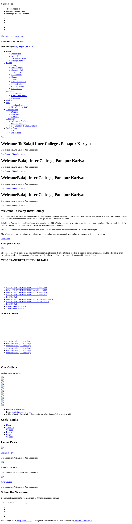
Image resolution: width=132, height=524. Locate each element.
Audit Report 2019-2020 (16, 305)
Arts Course (6, 482)
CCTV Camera (17, 86)
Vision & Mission (18, 58)
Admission (10, 119)
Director (14, 112)
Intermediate (16, 93)
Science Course (7, 453)
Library (14, 65)
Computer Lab (17, 70)
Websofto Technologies (82, 521)
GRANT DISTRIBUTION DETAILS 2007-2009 (26, 288)
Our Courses (6, 154)
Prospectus (15, 98)
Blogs (8, 434)
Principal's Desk (17, 61)
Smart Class (16, 72)
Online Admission (18, 123)
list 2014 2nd (11, 295)
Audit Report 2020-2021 (16, 307)
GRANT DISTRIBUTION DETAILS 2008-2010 (26, 291)
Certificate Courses (19, 95)
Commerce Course (9, 467)
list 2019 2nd (11, 302)
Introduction (16, 54)
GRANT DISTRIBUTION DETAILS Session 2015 (27, 300)
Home (8, 51)
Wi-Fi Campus (17, 68)
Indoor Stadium (17, 84)
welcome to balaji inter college (18, 339)
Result (13, 130)
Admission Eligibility (20, 121)
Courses (9, 430)
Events (9, 432)
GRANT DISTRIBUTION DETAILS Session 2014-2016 (30, 298)
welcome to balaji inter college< (19, 346)
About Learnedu (18, 154)
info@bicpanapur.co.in (15, 11)
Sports (13, 79)
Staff (8, 102)
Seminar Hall (16, 89)
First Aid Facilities (18, 82)
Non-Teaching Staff (19, 107)
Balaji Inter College (24, 521)
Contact (4, 137)
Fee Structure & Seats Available (24, 126)
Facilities (9, 63)
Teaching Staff (17, 105)
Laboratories (16, 75)
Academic (10, 91)
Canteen (14, 77)
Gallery (9, 100)
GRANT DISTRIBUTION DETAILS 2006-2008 (26, 286)
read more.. (93, 255)
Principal (15, 116)
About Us (15, 56)
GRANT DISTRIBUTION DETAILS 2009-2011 (26, 293)
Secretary (15, 114)
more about (5, 238)
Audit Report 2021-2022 (16, 309)
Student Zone (11, 128)
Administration (12, 109)
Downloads (16, 133)
